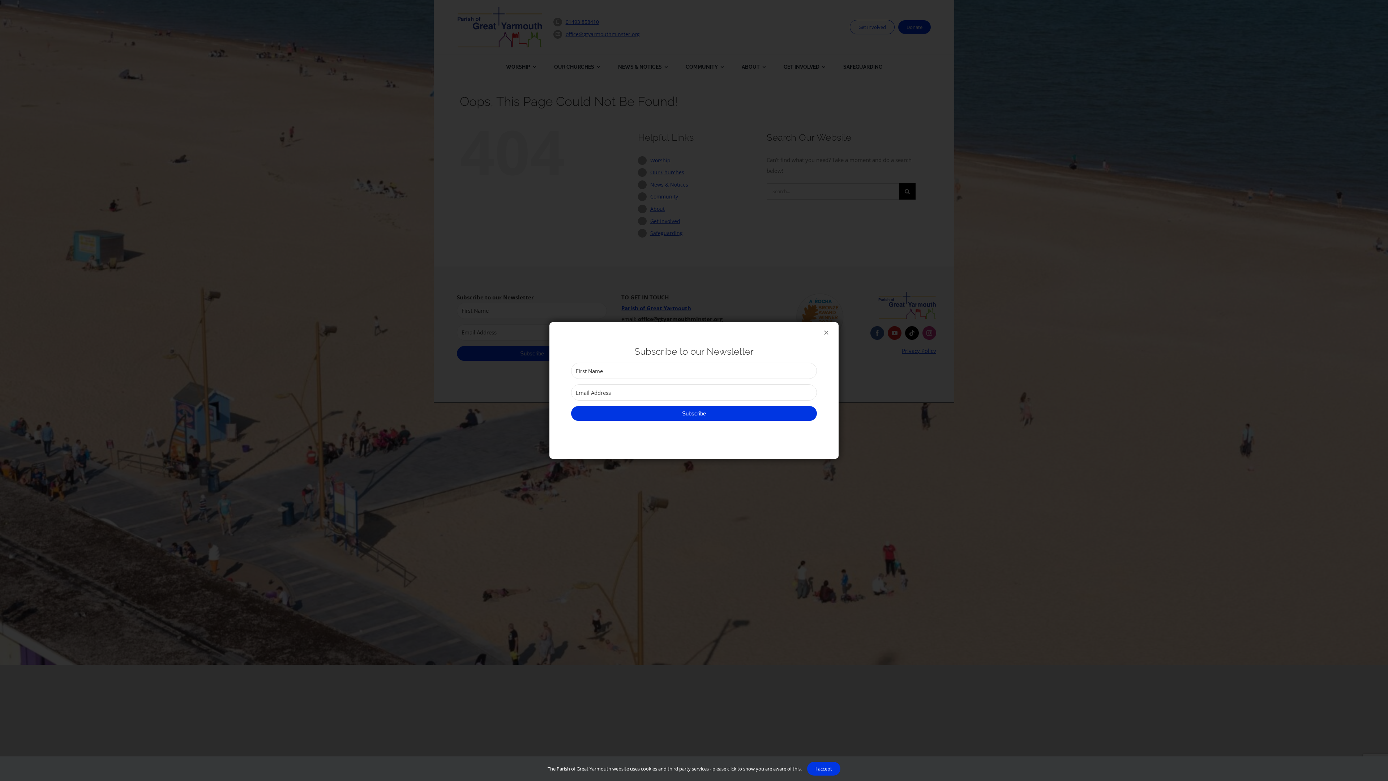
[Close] (826, 332)
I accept (823, 768)
